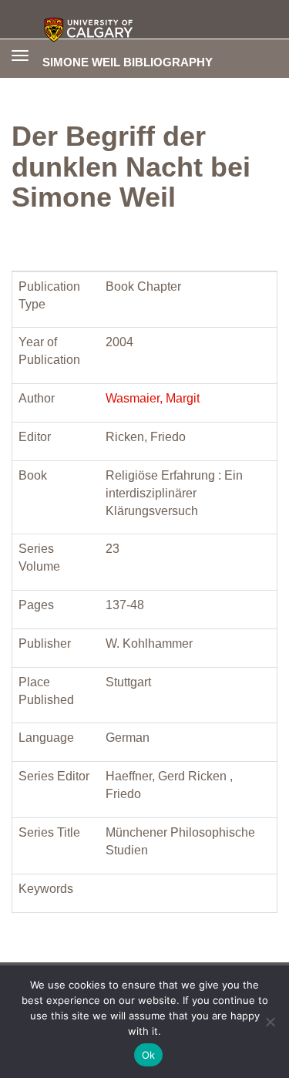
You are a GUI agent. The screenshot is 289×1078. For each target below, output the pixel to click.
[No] (269, 1021)
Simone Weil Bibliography (127, 62)
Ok (149, 1055)
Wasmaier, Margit (153, 398)
